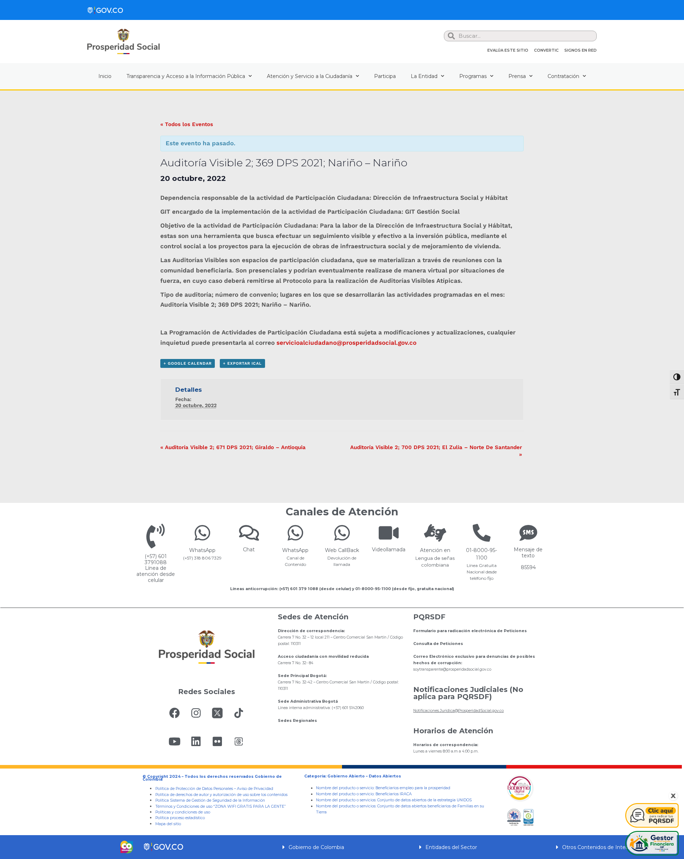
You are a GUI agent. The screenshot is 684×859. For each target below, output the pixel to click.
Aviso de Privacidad (255, 788)
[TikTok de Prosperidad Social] (238, 713)
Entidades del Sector (451, 847)
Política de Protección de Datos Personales (194, 788)
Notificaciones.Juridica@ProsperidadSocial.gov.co (458, 710)
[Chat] (249, 533)
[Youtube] (174, 741)
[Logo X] (217, 713)
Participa (385, 76)
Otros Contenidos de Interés (597, 847)
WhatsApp (202, 550)
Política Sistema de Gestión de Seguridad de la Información (210, 800)
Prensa (517, 76)
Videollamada (388, 549)
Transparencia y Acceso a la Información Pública (185, 76)
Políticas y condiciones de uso (182, 812)
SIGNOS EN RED (580, 50)
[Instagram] (196, 713)
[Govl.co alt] (105, 10)
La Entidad (424, 76)
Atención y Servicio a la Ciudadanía (309, 76)
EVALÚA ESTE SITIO (507, 50)
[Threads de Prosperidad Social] (238, 741)
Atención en (435, 550)
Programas (473, 76)
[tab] (342, 847)
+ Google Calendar (188, 363)
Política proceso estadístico (180, 818)
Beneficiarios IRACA (393, 794)
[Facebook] (174, 713)
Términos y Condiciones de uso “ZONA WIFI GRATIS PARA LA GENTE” (220, 806)
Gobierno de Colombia (316, 847)
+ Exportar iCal (242, 363)
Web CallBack (342, 550)
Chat (249, 549)
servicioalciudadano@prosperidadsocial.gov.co (346, 342)
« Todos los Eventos (186, 124)
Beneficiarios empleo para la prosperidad (412, 788)
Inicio (105, 76)
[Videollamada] (389, 533)
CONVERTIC (546, 50)
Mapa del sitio (168, 824)
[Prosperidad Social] (123, 41)
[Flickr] (217, 741)
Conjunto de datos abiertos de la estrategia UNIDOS (424, 800)
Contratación (563, 76)
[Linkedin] (196, 741)
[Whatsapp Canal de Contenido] (202, 533)
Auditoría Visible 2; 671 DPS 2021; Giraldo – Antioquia (233, 447)
